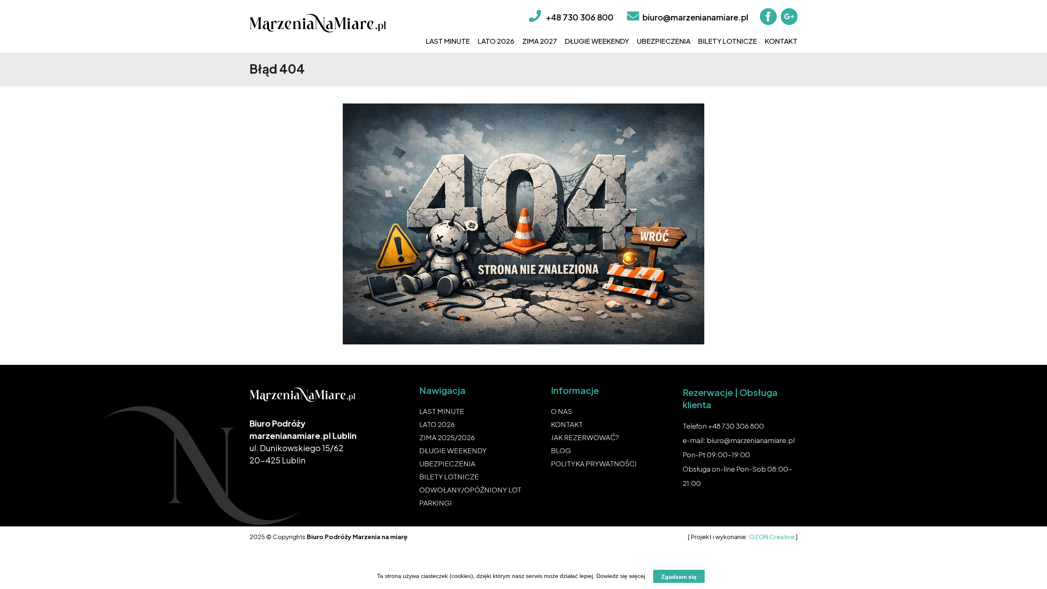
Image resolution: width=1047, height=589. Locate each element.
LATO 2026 (437, 424)
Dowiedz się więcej (620, 576)
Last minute (448, 40)
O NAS (561, 411)
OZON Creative (772, 536)
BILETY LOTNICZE (449, 476)
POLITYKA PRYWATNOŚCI (594, 463)
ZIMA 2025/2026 (447, 437)
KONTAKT (567, 424)
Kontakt (781, 40)
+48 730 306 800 (579, 17)
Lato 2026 (496, 40)
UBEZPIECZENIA (447, 463)
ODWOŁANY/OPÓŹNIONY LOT (470, 489)
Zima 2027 (539, 40)
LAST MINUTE (441, 411)
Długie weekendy (597, 40)
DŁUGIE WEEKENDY (453, 450)
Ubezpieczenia (663, 40)
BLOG (561, 450)
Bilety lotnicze (727, 40)
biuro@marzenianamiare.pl (695, 17)
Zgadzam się (679, 576)
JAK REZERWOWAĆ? (585, 437)
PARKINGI (435, 502)
